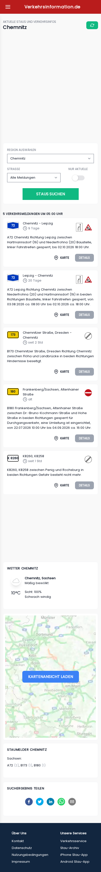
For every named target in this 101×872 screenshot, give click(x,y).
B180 (37, 765)
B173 (24, 765)
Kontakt (18, 841)
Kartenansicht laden (50, 676)
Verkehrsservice (73, 841)
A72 (10, 765)
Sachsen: (14, 758)
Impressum (21, 861)
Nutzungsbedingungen (30, 854)
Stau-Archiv (69, 848)
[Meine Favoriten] (8, 7)
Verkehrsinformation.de (53, 7)
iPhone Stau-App (74, 854)
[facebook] (29, 802)
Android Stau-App (74, 861)
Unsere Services (73, 833)
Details (84, 258)
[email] (72, 802)
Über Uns (19, 833)
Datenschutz (22, 848)
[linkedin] (50, 802)
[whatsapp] (61, 802)
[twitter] (40, 802)
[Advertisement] (50, 87)
